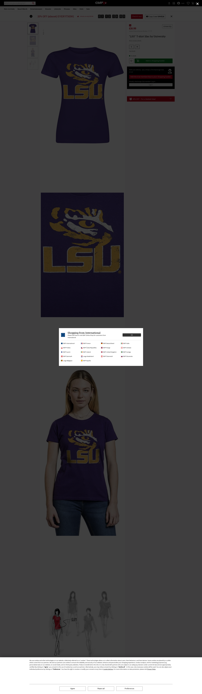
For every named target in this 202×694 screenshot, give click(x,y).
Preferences (129, 688)
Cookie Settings (108, 669)
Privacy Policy (151, 669)
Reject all (101, 688)
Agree (72, 688)
